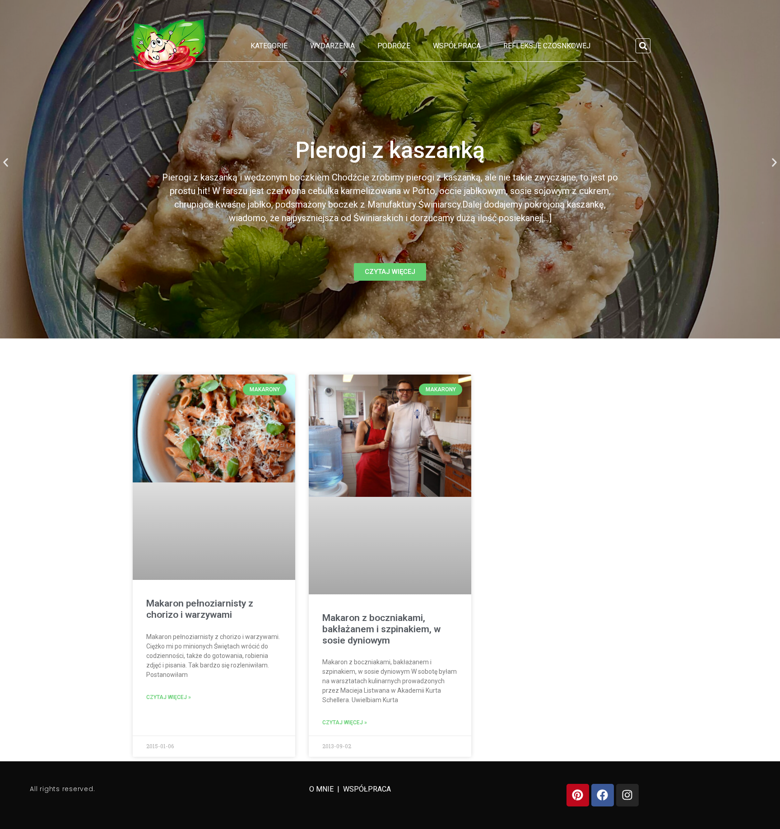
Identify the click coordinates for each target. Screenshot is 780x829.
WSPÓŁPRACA (367, 789)
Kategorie (269, 46)
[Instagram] (627, 795)
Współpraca (457, 46)
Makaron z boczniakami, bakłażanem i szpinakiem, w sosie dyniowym (381, 629)
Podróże (393, 46)
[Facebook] (602, 795)
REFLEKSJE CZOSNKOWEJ (546, 46)
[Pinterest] (577, 795)
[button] (643, 45)
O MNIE (322, 789)
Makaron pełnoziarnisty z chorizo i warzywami (199, 609)
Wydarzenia (332, 46)
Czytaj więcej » (168, 697)
